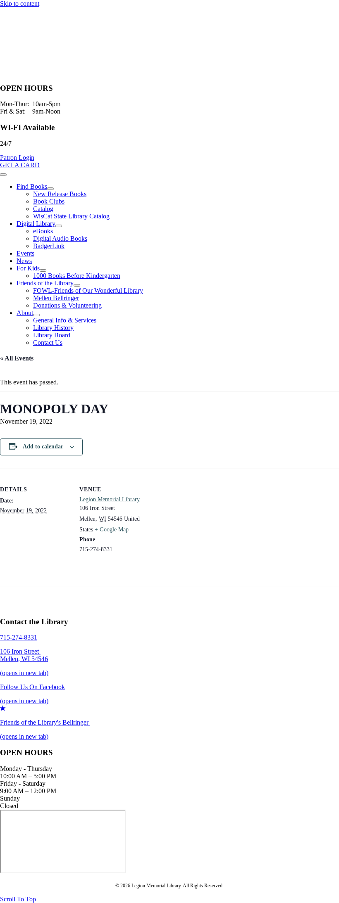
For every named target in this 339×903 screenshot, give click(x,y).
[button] (17, 157)
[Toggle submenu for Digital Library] (58, 226)
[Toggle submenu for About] (36, 315)
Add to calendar (43, 446)
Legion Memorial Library (109, 499)
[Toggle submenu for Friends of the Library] (77, 285)
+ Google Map (112, 529)
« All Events (16, 358)
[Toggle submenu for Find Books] (50, 188)
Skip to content (19, 3)
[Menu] (3, 174)
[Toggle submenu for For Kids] (43, 270)
